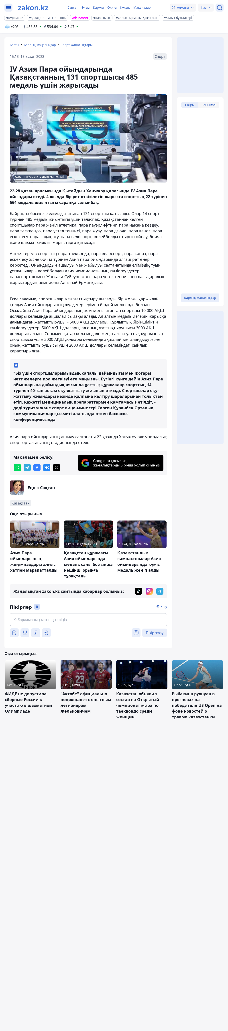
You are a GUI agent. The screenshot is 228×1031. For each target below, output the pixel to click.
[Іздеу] (220, 8)
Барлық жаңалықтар (40, 45)
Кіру (164, 607)
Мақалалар (142, 7)
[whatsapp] (17, 468)
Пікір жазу (154, 632)
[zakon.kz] (33, 7)
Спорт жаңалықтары (77, 45)
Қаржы (98, 7)
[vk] (47, 468)
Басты (14, 45)
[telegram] (27, 468)
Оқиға (112, 7)
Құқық (125, 7)
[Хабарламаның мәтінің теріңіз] (88, 619)
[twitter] (57, 468)
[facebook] (37, 468)
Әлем (85, 7)
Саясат (72, 7)
